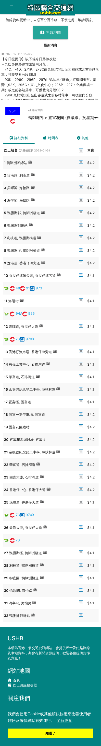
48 (18, 288)
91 (28, 288)
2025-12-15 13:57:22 (18, 54)
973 (39, 288)
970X (30, 339)
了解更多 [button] (64, 720)
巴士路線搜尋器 (24, 685)
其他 (84, 138)
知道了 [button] (50, 733)
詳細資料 (20, 138)
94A (19, 313)
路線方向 (37, 110)
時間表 (52, 138)
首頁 (16, 680)
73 (18, 339)
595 (31, 313)
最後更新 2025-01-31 (36, 150)
